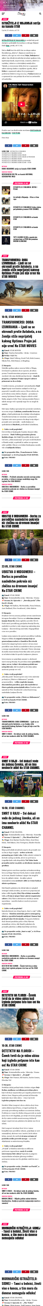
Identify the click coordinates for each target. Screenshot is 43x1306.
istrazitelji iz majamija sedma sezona (14, 162)
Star (29, 162)
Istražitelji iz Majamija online (12, 159)
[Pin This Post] (25, 35)
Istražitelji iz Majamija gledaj (12, 153)
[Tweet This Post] (17, 35)
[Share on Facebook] (8, 35)
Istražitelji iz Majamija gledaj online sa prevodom (19, 157)
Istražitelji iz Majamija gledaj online (14, 155)
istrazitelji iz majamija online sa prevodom (16, 160)
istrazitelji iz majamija (18, 151)
